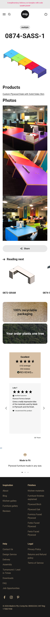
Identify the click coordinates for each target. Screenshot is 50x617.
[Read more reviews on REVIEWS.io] (25, 373)
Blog (5, 496)
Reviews (6, 511)
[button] (6, 408)
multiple (25, 27)
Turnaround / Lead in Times (11, 571)
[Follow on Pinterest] (18, 597)
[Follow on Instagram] (11, 597)
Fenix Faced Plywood (33, 533)
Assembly (7, 564)
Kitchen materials (36, 490)
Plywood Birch (34, 504)
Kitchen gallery (10, 501)
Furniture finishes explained (36, 498)
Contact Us (8, 549)
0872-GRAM (9, 292)
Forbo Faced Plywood (33, 525)
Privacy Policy (34, 549)
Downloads (8, 578)
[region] (25, 408)
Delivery (6, 559)
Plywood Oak (34, 509)
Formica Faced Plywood (35, 516)
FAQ (5, 583)
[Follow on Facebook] (4, 597)
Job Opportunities (11, 588)
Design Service (10, 554)
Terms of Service (35, 563)
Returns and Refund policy (37, 556)
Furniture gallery (10, 506)
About (5, 490)
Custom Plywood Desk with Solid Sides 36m (23, 94)
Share (27, 248)
